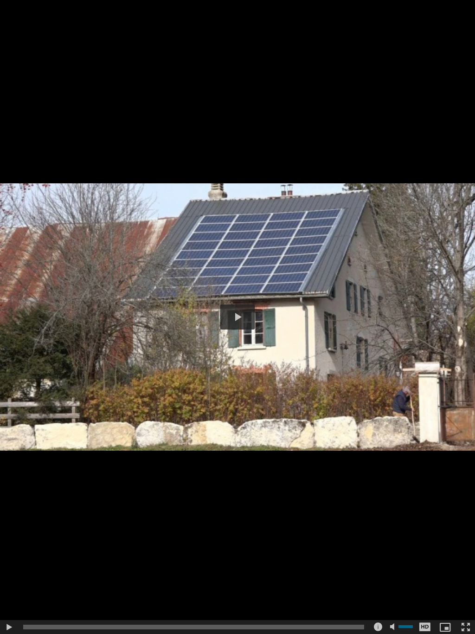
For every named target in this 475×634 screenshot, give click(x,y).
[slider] (193, 627)
